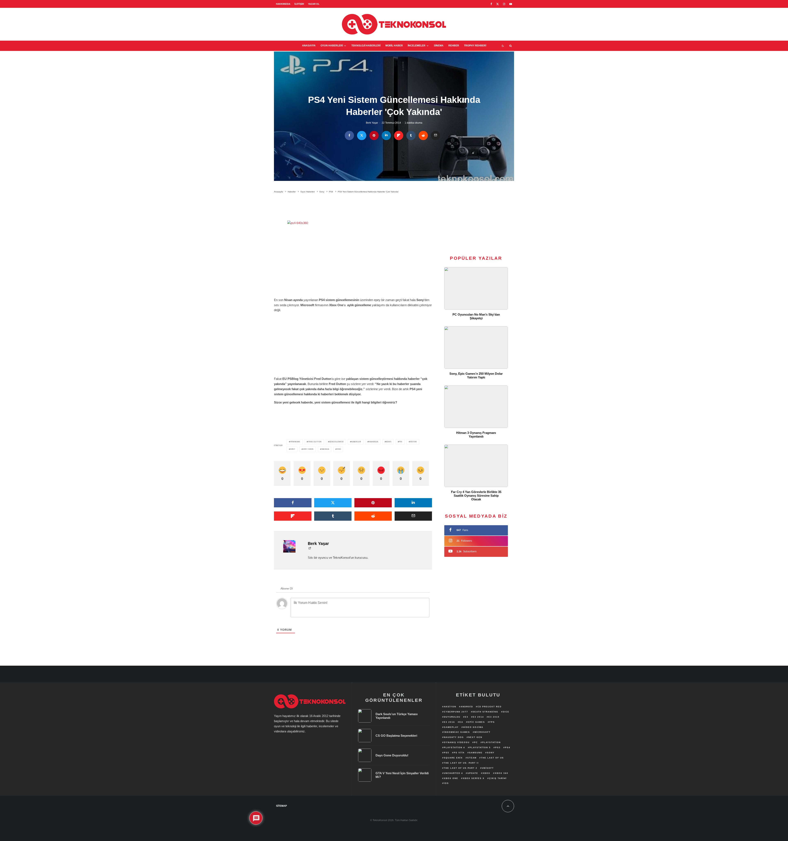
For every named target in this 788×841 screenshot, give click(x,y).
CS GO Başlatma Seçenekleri (396, 735)
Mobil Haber (394, 45)
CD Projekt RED (490, 706)
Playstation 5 (480, 747)
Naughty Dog (454, 737)
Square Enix (453, 758)
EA (461, 722)
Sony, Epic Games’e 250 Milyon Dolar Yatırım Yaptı (476, 375)
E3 (466, 717)
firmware (295, 442)
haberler (356, 442)
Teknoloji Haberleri (365, 45)
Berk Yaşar (372, 123)
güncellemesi (336, 442)
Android (467, 706)
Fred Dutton (315, 442)
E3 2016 (449, 722)
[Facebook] (491, 4)
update (472, 773)
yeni (339, 449)
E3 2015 (493, 717)
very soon (308, 449)
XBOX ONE (451, 778)
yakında (325, 449)
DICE (506, 712)
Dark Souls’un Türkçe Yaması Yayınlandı (397, 715)
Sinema (438, 45)
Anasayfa (309, 45)
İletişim (299, 4)
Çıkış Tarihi (498, 778)
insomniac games (457, 732)
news (388, 442)
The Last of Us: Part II (461, 763)
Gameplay (451, 727)
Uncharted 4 (453, 773)
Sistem (413, 442)
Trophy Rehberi (475, 45)
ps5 (446, 752)
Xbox (486, 773)
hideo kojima (473, 727)
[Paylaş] (349, 135)
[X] (497, 4)
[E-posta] (435, 135)
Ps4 (400, 442)
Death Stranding (485, 712)
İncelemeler (416, 45)
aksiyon (450, 706)
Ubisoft (488, 768)
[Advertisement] (353, 207)
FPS (492, 722)
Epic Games (476, 722)
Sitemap (281, 805)
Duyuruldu (452, 717)
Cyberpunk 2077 (456, 712)
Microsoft (482, 732)
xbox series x (473, 778)
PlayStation (491, 742)
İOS (446, 783)
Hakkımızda (283, 4)
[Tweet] (361, 135)
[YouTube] (510, 4)
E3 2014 (478, 717)
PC (476, 742)
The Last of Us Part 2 (460, 768)
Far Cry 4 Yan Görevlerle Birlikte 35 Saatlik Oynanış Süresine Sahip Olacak (476, 495)
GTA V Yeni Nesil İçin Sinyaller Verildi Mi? (402, 775)
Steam (471, 758)
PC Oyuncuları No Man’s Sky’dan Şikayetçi (476, 316)
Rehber (453, 45)
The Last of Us (492, 758)
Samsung (475, 752)
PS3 (498, 747)
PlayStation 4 (454, 747)
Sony (292, 449)
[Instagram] (504, 4)
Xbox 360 (501, 773)
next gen (475, 737)
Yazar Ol (314, 4)
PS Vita (459, 752)
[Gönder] (423, 135)
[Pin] (374, 135)
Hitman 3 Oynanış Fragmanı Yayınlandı (476, 434)
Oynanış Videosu (457, 742)
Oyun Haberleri (332, 45)
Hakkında (373, 442)
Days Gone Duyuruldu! (392, 755)
